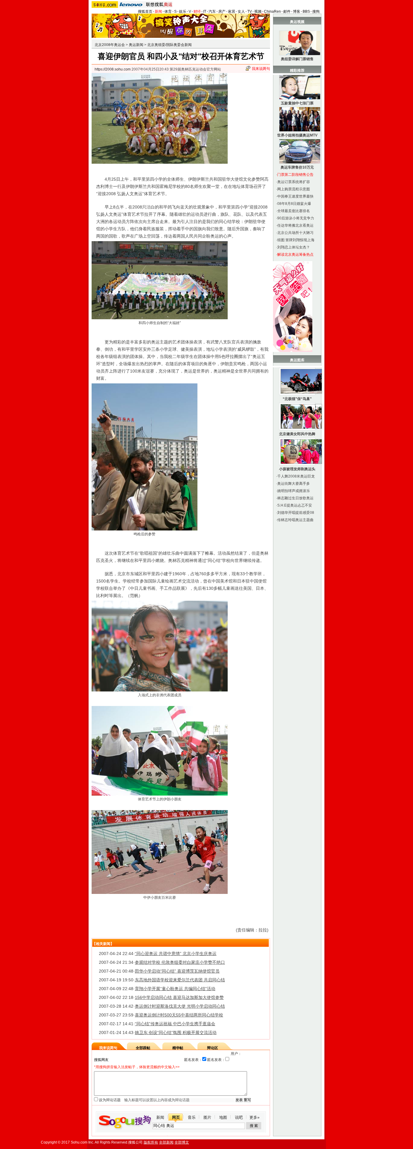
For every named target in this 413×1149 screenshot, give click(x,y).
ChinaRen (272, 11)
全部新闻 (166, 1142)
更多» (254, 1117)
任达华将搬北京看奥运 (295, 225)
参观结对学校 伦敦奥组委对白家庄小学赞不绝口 (180, 962)
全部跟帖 (143, 1048)
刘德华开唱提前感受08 (295, 512)
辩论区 (212, 1048)
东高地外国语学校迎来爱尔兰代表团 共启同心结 (180, 979)
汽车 (212, 11)
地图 (223, 1117)
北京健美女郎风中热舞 (297, 434)
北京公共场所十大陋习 (295, 233)
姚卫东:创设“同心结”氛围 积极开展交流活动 (175, 1032)
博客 (296, 11)
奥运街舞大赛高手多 (293, 483)
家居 (231, 11)
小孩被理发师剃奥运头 (297, 469)
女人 (241, 11)
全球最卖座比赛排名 (293, 211)
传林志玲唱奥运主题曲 (295, 520)
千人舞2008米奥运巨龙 (296, 476)
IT (204, 11)
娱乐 (182, 11)
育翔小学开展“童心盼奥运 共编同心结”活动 (175, 988)
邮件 (287, 11)
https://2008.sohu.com (113, 69)
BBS (306, 11)
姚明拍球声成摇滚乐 (293, 491)
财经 (197, 11)
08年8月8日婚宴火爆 (294, 204)
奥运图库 (297, 360)
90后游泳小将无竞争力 (295, 218)
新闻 (158, 11)
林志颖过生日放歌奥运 (295, 498)
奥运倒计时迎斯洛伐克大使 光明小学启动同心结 (180, 1006)
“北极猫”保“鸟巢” (297, 399)
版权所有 (151, 1142)
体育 (168, 11)
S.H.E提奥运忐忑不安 (294, 505)
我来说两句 (261, 69)
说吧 (239, 1117)
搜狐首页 (145, 11)
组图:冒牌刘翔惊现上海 (295, 240)
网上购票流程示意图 (293, 189)
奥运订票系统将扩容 (293, 182)
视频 (258, 11)
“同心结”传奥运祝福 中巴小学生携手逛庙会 (175, 1023)
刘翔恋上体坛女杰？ (293, 247)
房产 (222, 11)
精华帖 (177, 1048)
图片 (207, 1117)
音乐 (192, 1117)
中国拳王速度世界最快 (295, 196)
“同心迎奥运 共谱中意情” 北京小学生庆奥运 (175, 953)
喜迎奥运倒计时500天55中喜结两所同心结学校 (179, 1015)
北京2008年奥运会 (110, 45)
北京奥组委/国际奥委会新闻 (169, 45)
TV (249, 11)
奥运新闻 (136, 45)
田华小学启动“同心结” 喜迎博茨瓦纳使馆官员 (177, 971)
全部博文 (181, 1142)
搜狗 (316, 11)
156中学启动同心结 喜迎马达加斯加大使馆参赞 (179, 997)
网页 (176, 1117)
